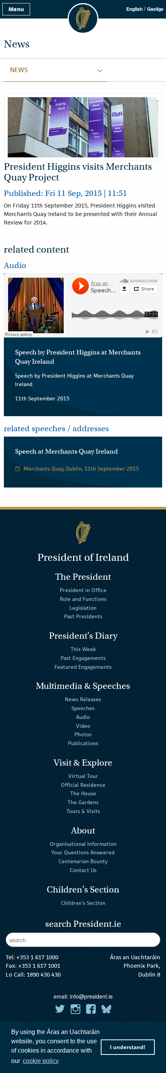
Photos (83, 734)
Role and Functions (83, 599)
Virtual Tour (83, 776)
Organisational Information (83, 843)
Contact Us (83, 870)
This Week (83, 649)
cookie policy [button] (41, 1061)
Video (83, 725)
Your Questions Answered (83, 852)
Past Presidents (83, 616)
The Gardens (83, 802)
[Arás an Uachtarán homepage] (83, 532)
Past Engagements (83, 658)
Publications (83, 743)
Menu (16, 9)
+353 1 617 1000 (37, 957)
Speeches (83, 708)
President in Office (83, 590)
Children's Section (83, 902)
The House (83, 793)
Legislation (83, 607)
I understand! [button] (128, 1047)
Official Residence (83, 784)
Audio (83, 717)
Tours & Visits (83, 811)
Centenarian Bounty (83, 861)
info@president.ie (91, 996)
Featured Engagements (83, 666)
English (134, 8)
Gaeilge (155, 8)
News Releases (83, 699)
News (19, 70)
